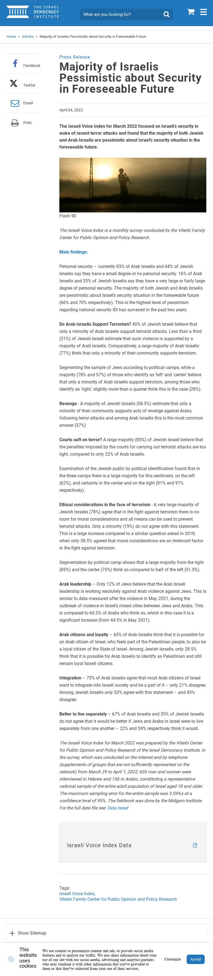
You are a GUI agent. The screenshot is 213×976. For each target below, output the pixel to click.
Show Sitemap (32, 933)
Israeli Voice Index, (77, 893)
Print (27, 123)
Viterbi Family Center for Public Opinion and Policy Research (118, 899)
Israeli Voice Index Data (99, 845)
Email (28, 103)
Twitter (29, 85)
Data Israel (117, 808)
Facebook (31, 65)
